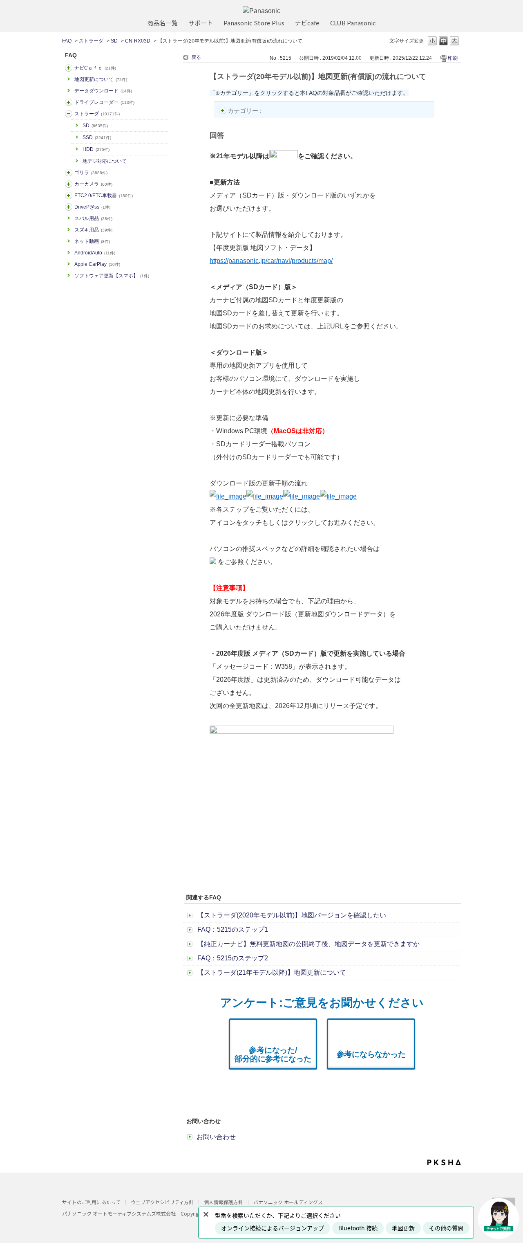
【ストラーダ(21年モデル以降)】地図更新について (271, 972)
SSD (97, 137)
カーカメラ (93, 184)
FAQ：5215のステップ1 (232, 929)
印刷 (453, 58)
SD (114, 41)
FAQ (67, 41)
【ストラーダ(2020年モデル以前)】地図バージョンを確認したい (291, 915)
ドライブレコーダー (104, 102)
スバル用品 (93, 218)
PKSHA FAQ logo (444, 1162)
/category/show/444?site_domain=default (68, 195)
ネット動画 (92, 241)
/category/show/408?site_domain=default (68, 68)
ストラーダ (91, 41)
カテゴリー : (245, 110)
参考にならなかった (371, 1054)
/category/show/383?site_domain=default (68, 172)
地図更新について (100, 79)
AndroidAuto (94, 253)
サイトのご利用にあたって (91, 1201)
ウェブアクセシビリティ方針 (162, 1201)
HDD (96, 149)
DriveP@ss (92, 207)
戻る (196, 57)
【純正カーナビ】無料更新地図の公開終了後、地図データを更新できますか (308, 943)
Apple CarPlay (97, 264)
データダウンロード (103, 91)
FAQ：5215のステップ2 (232, 958)
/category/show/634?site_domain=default (68, 102)
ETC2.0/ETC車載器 (103, 195)
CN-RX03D (137, 41)
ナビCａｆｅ (95, 68)
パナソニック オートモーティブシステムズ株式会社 (119, 1213)
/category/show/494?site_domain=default (68, 184)
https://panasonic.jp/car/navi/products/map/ (271, 260)
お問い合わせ (216, 1136)
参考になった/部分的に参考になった (273, 1054)
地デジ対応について (105, 161)
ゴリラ (90, 172)
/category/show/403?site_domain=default (68, 207)
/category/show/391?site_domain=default (68, 113)
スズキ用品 (93, 230)
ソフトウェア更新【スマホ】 (111, 276)
